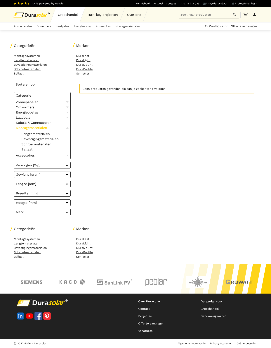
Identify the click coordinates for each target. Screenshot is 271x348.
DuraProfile (84, 69)
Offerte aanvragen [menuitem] (244, 26)
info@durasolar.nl (217, 3)
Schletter (82, 73)
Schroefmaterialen (27, 69)
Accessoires (103, 26)
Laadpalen (62, 26)
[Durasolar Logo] (32, 14)
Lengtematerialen (26, 60)
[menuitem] (68, 14)
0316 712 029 (191, 3)
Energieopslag (82, 26)
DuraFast (82, 56)
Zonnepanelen (23, 26)
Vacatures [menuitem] (145, 331)
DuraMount (84, 64)
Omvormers (44, 26)
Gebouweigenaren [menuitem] (213, 316)
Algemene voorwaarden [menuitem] (192, 343)
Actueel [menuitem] (158, 3)
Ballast (19, 73)
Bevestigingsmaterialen (30, 64)
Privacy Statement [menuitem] (222, 343)
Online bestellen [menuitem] (247, 343)
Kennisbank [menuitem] (143, 3)
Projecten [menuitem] (145, 316)
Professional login (246, 3)
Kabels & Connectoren (33, 123)
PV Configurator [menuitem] (216, 26)
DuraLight (83, 60)
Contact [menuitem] (171, 3)
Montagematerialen (127, 26)
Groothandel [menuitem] (210, 308)
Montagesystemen (27, 56)
